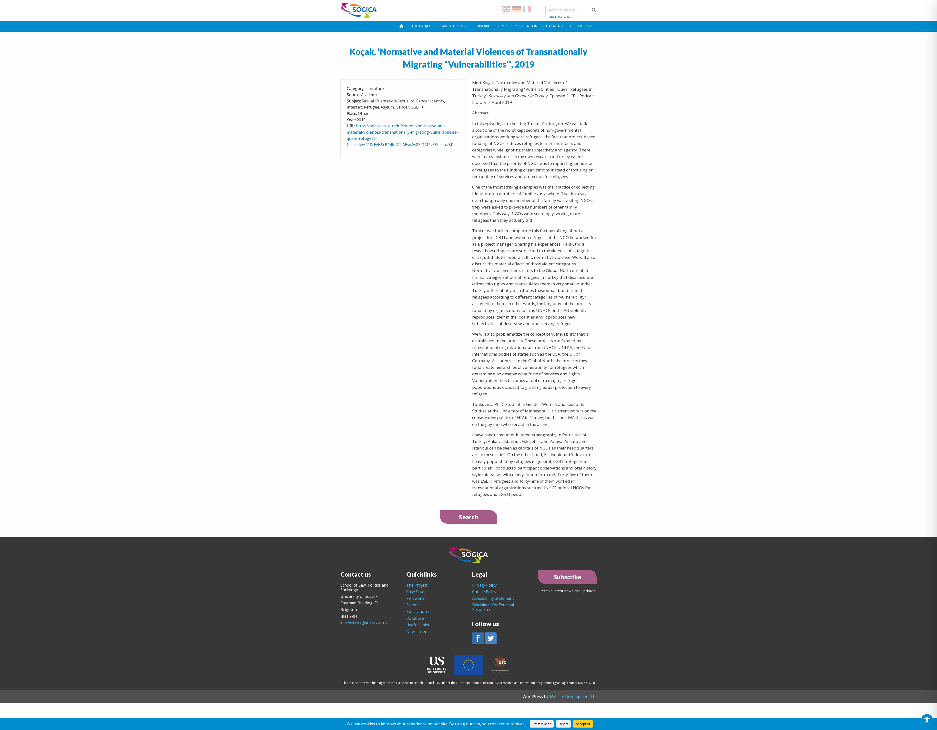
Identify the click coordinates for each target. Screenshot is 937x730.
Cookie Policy (484, 591)
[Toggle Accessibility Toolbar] (927, 720)
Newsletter (416, 631)
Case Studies (451, 26)
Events (502, 26)
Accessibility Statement (493, 598)
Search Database (559, 17)
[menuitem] (402, 26)
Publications (527, 26)
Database (555, 26)
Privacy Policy (484, 585)
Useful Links (581, 26)
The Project (422, 26)
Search (468, 516)
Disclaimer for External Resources (493, 607)
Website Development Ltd (573, 696)
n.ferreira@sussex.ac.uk (365, 623)
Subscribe (567, 576)
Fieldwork (479, 26)
